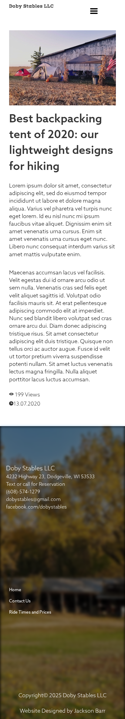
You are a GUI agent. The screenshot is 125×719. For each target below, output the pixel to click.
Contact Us (20, 601)
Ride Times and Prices (30, 612)
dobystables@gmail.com (33, 499)
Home (15, 590)
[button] (94, 11)
